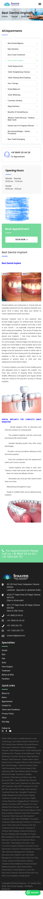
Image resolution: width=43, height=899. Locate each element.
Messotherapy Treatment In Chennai (25, 822)
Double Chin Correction (20, 798)
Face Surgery (7, 666)
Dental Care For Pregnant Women (15, 762)
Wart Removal (16, 777)
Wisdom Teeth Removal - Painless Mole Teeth (20, 759)
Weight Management (10, 795)
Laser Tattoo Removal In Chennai (15, 825)
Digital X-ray (19, 855)
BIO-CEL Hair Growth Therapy (13, 789)
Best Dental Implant (23, 768)
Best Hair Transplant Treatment (23, 792)
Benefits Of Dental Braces (27, 744)
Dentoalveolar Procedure (30, 849)
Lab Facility (16, 741)
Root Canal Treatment (10, 747)
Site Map (5, 722)
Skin (3, 654)
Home (5, 16)
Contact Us (6, 705)
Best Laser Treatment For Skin (23, 783)
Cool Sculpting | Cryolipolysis (17, 876)
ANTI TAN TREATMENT (20, 819)
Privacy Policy (8, 713)
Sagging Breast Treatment (27, 801)
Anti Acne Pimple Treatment (13, 774)
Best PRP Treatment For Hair (26, 786)
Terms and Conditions (11, 709)
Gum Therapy (15, 753)
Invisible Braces (25, 738)
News (4, 697)
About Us (5, 693)
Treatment (6, 671)
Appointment (7, 701)
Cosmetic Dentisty (18, 756)
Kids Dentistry (34, 762)
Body (4, 662)
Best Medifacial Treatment (21, 864)
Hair (3, 658)
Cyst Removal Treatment (19, 840)
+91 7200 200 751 (15, 630)
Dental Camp (11, 744)
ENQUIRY (35, 893)
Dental (14, 16)
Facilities (5, 679)
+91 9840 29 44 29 (15, 620)
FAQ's (4, 718)
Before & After (8, 675)
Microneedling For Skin (10, 837)
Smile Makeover (28, 753)
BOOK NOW (20, 239)
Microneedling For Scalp (25, 834)
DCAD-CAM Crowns (9, 738)
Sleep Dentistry (32, 756)
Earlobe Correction (9, 804)
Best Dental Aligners (28, 810)
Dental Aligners (19, 870)
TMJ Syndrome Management (13, 852)
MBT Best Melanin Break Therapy (24, 771)
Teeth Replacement (17, 750)
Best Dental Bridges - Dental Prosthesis (17, 765)
